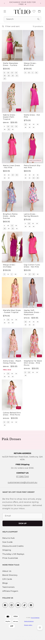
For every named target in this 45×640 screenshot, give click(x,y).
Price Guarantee (10, 558)
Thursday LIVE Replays (13, 554)
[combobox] (22, 19)
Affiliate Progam (10, 591)
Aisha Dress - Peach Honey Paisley (12, 362)
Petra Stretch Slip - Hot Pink (32, 167)
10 (8, 72)
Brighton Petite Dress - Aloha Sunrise (10, 216)
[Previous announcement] (4, 3)
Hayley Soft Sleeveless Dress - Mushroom (32, 312)
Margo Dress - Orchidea (9, 266)
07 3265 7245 (22, 476)
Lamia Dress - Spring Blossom (31, 215)
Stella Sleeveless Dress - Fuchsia (10, 64)
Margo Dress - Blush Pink (30, 64)
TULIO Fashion (35, 617)
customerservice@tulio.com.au (22, 482)
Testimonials (8, 587)
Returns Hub (8, 538)
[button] (4, 11)
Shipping (6, 550)
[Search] (38, 19)
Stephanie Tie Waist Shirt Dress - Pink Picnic (33, 363)
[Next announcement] (40, 3)
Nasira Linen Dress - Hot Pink (11, 167)
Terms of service (28, 621)
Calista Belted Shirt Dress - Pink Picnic (12, 414)
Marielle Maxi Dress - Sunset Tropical (12, 311)
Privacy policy (28, 625)
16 (4, 75)
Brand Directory (10, 575)
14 (16, 72)
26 (37, 178)
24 (4, 78)
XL (36, 72)
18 (8, 75)
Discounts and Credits (13, 546)
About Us (6, 571)
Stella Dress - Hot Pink (32, 116)
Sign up (23, 523)
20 (12, 75)
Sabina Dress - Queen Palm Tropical (9, 117)
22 (16, 75)
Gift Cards (7, 579)
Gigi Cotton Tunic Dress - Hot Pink (32, 266)
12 (12, 72)
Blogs (5, 583)
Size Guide (7, 542)
